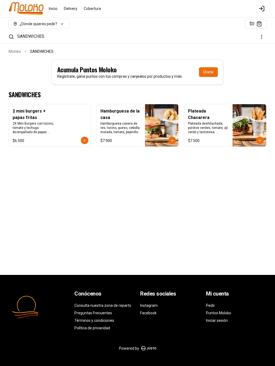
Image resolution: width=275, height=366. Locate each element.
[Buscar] (11, 36)
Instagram (149, 305)
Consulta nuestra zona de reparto (102, 305)
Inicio (53, 8)
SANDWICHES (30, 36)
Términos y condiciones (94, 320)
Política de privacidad (92, 328)
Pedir (210, 305)
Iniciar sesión (217, 320)
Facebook (148, 313)
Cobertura (92, 8)
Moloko (15, 51)
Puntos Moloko (218, 313)
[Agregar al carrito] (84, 140)
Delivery (70, 8)
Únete (208, 72)
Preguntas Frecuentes (93, 313)
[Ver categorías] (261, 37)
